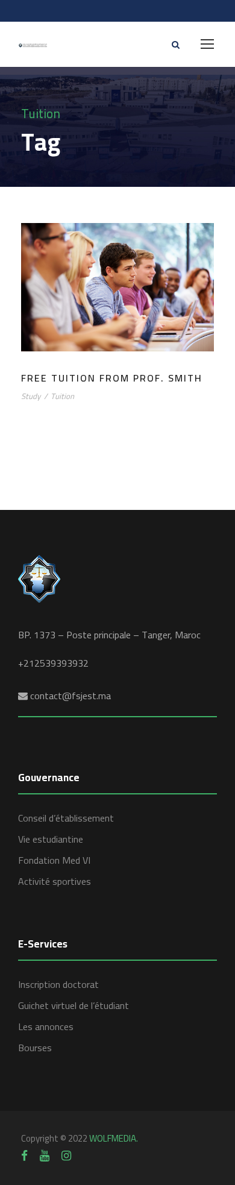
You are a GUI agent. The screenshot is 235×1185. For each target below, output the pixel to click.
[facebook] (24, 1155)
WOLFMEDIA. (113, 1138)
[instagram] (66, 1155)
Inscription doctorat (58, 984)
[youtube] (44, 1155)
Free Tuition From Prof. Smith (111, 378)
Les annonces (46, 1026)
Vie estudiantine (50, 839)
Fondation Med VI (54, 860)
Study (30, 396)
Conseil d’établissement (66, 818)
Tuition (62, 396)
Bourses (35, 1048)
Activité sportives (54, 881)
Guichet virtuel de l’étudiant (73, 1005)
